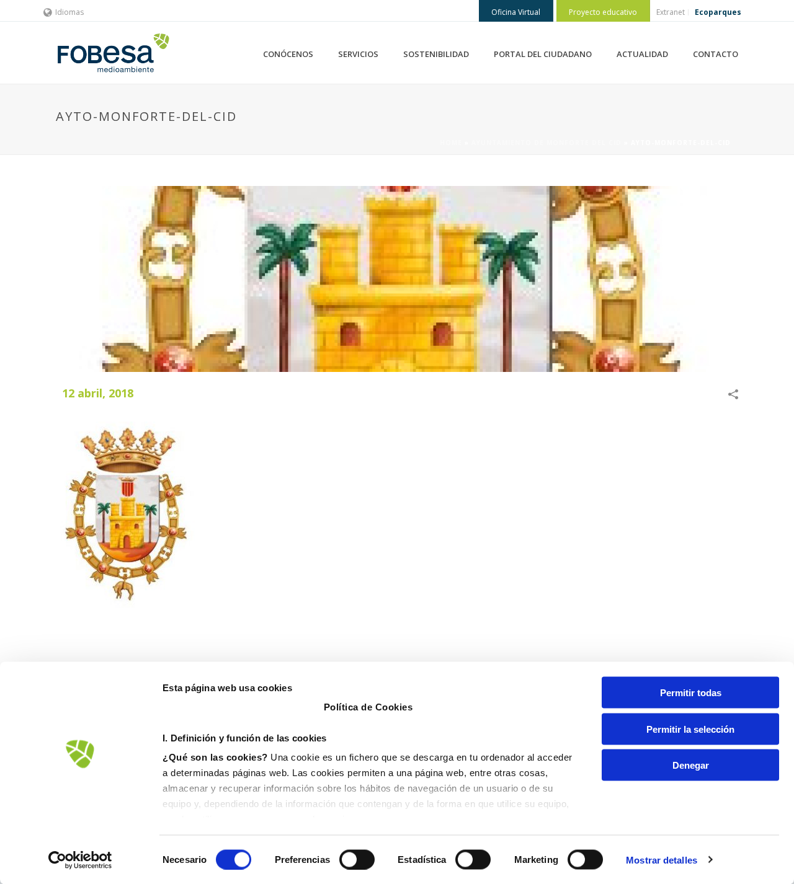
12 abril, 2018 (97, 393)
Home (451, 142)
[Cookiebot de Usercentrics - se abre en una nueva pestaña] (80, 860)
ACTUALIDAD (642, 54)
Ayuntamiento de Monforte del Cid (546, 142)
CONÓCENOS (288, 54)
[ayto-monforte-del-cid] (397, 279)
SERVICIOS (358, 54)
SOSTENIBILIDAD (436, 54)
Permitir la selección (690, 728)
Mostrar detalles (661, 859)
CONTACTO (715, 54)
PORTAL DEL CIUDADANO (543, 54)
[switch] (357, 859)
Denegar (690, 765)
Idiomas (69, 12)
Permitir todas (690, 692)
